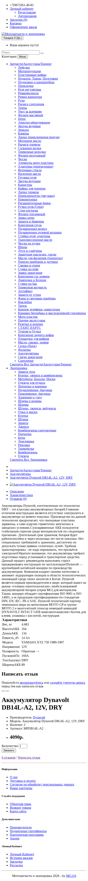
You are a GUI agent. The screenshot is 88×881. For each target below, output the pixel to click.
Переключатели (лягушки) (36, 195)
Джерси (23, 426)
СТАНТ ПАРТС (29, 327)
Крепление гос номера (34, 276)
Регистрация (27, 12)
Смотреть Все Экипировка (28, 459)
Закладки (16, 861)
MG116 (71, 876)
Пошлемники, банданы (34, 393)
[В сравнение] (7, 691)
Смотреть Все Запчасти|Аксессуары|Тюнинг (41, 364)
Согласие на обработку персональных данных (42, 784)
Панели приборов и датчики (38, 261)
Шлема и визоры (30, 401)
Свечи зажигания (30, 357)
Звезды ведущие (29, 181)
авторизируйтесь (31, 682)
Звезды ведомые (29, 126)
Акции (14, 838)
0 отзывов (9, 757)
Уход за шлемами (30, 111)
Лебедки (24, 67)
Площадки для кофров (33, 338)
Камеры (23, 133)
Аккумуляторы (28, 353)
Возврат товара (20, 807)
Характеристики (21, 495)
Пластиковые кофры (32, 75)
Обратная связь (20, 804)
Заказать (8, 750)
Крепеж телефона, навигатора (39, 309)
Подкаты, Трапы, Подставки (38, 78)
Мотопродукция (29, 71)
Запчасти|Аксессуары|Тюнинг (31, 64)
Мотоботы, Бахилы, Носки (36, 379)
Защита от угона (29, 294)
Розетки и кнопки (30, 324)
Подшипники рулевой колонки (40, 232)
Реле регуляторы (29, 89)
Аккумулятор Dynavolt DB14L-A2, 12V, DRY (41, 477)
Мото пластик (28, 316)
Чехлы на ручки (29, 243)
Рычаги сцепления (31, 104)
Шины (22, 247)
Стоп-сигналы (28, 210)
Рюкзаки (24, 445)
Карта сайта (18, 811)
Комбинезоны (27, 452)
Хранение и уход (30, 397)
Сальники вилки (29, 148)
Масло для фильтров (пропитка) (40, 258)
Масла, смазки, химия (33, 342)
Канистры (25, 185)
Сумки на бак (27, 283)
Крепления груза (30, 225)
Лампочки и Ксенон (32, 280)
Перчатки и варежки (32, 386)
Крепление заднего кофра (36, 335)
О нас (14, 777)
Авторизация (27, 16)
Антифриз (25, 291)
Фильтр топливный (31, 214)
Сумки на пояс (28, 269)
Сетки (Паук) (27, 346)
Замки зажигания (30, 272)
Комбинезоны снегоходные (37, 430)
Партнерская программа (27, 834)
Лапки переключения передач (39, 137)
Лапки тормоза (28, 192)
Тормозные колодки (32, 152)
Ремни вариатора (30, 97)
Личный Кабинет (22, 854)
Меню (22, 56)
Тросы (22, 305)
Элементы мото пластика (35, 163)
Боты (21, 437)
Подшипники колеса (32, 228)
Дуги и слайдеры (30, 250)
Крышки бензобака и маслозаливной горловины (52, 313)
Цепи (22, 119)
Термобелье (26, 448)
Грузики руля (27, 177)
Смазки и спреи (29, 265)
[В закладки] (3, 691)
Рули (21, 100)
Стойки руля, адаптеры (34, 236)
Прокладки (26, 86)
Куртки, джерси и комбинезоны (40, 375)
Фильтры (24, 349)
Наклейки (25, 302)
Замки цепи (26, 217)
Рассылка (16, 865)
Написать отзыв (29, 757)
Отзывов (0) (18, 498)
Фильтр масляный (30, 115)
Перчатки (25, 434)
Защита (23, 423)
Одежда (23, 456)
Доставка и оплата (23, 780)
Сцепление (26, 360)
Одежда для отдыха (31, 382)
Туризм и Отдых (29, 331)
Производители (21, 827)
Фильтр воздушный (31, 155)
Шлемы (23, 404)
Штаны (23, 419)
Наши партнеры (21, 788)
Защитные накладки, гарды (37, 254)
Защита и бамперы (31, 221)
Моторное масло (29, 141)
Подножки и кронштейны (36, 82)
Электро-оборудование (34, 122)
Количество (10, 746)
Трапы (22, 108)
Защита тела (26, 371)
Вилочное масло (29, 174)
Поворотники (27, 199)
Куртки (23, 415)
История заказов (21, 858)
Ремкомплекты (28, 93)
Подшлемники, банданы (35, 390)
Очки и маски (27, 412)
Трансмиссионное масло (35, 239)
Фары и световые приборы (37, 298)
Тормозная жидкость (32, 287)
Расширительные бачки (34, 203)
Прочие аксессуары (31, 320)
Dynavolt (39, 717)
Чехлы (22, 159)
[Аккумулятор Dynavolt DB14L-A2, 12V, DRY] (43, 484)
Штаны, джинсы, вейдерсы (37, 408)
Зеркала (23, 130)
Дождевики (26, 441)
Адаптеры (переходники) (35, 166)
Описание (17, 491)
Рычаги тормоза (29, 144)
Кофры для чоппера (31, 188)
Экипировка (18, 368)
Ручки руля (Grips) (31, 206)
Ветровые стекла (30, 170)
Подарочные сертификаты (28, 831)
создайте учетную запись (67, 682)
